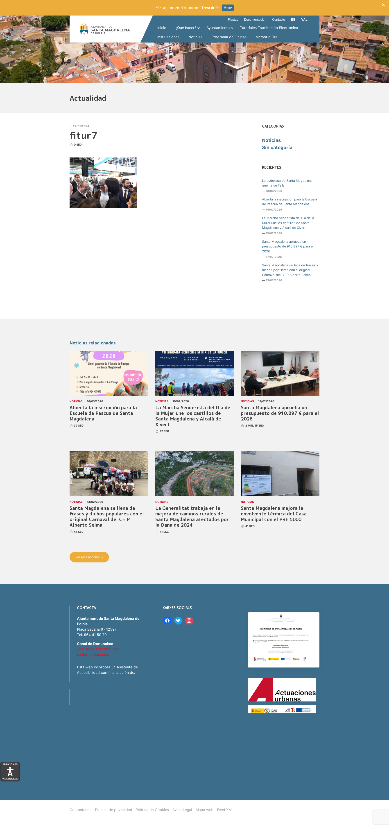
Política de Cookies (152, 809)
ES (293, 19)
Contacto (278, 19)
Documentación (255, 19)
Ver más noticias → (89, 557)
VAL (304, 19)
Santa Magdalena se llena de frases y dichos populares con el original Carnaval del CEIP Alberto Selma (290, 270)
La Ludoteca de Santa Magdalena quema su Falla (287, 183)
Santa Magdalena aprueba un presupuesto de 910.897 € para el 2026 (287, 246)
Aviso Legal (182, 809)
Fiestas (233, 19)
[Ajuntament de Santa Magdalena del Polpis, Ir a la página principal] (105, 29)
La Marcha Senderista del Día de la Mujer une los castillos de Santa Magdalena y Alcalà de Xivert (288, 222)
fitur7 (83, 135)
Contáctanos (80, 809)
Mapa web (204, 809)
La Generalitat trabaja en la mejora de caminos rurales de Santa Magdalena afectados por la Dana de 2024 (192, 516)
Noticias (271, 140)
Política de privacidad (113, 809)
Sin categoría (277, 147)
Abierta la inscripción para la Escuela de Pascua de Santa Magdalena (289, 201)
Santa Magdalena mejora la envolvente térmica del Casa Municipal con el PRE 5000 (274, 514)
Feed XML (225, 809)
